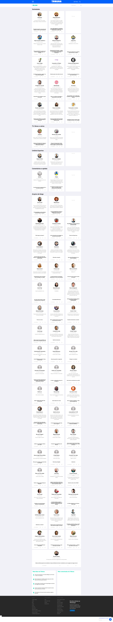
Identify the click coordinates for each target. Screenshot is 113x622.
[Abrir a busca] (80, 2)
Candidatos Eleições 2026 (36, 613)
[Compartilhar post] (43, 31)
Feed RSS (58, 613)
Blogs (35, 5)
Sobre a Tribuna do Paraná (61, 599)
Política (33, 605)
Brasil (33, 602)
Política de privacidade (60, 606)
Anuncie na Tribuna (60, 603)
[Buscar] (81, 5)
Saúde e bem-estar (34, 609)
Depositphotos (47, 603)
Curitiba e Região (34, 599)
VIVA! (45, 599)
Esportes (46, 602)
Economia (33, 606)
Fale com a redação (60, 602)
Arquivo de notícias (34, 612)
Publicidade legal (59, 605)
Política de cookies (60, 609)
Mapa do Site (59, 612)
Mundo (33, 603)
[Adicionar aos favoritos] (40, 31)
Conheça (72, 610)
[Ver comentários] (45, 31)
